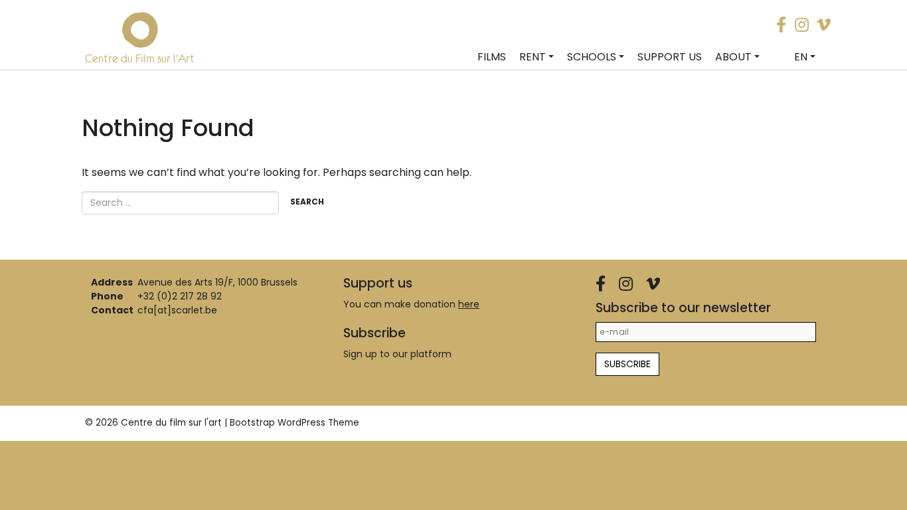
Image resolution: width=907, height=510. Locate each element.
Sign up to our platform (397, 354)
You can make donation (411, 304)
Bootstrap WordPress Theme (294, 422)
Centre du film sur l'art (171, 422)
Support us (669, 56)
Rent (532, 56)
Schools (591, 56)
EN (800, 56)
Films (491, 56)
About (733, 56)
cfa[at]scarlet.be (177, 310)
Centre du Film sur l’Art (140, 58)
